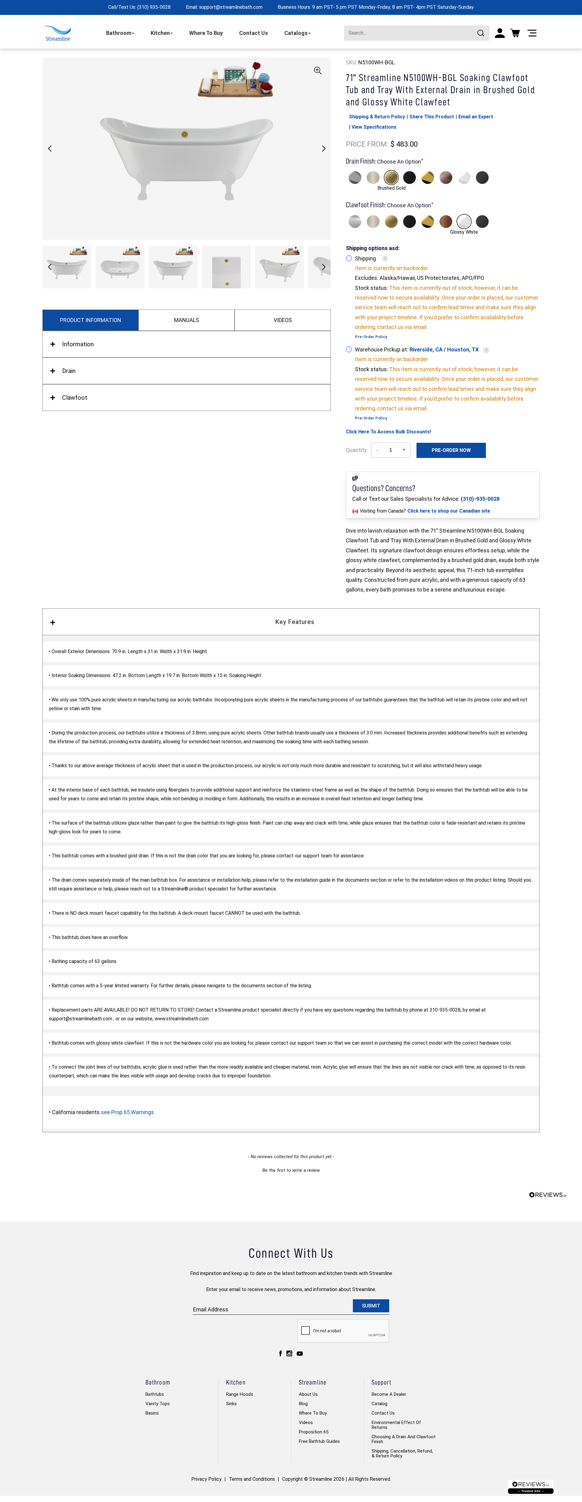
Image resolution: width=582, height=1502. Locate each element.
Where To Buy (206, 33)
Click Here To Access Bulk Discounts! (388, 432)
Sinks (231, 1403)
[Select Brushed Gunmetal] (482, 177)
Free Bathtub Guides (319, 1441)
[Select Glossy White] (464, 177)
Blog (303, 1403)
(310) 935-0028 (154, 7)
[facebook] (280, 1353)
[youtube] (300, 1353)
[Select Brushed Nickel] (373, 177)
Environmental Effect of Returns (396, 1425)
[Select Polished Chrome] (355, 177)
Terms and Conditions (252, 1479)
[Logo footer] (531, 1486)
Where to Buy (313, 1413)
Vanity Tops (158, 1403)
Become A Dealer (389, 1394)
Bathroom (118, 33)
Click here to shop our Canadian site (448, 511)
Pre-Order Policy (371, 336)
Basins (152, 1413)
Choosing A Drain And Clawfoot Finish (404, 1439)
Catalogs (296, 33)
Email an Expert (475, 117)
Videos (306, 1422)
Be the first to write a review (291, 1170)
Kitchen (160, 33)
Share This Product (431, 117)
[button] (323, 148)
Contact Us (253, 33)
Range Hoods (239, 1394)
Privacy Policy (206, 1479)
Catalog (379, 1403)
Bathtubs (155, 1394)
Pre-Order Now (451, 450)
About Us (308, 1394)
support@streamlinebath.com (231, 7)
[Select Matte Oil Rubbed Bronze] (446, 177)
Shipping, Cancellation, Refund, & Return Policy (402, 1453)
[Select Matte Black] (409, 177)
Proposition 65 (313, 1432)
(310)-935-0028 (480, 499)
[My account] (500, 33)
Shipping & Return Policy (377, 117)
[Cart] (515, 33)
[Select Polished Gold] (427, 177)
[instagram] (289, 1353)
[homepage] (57, 33)
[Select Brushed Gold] (391, 177)
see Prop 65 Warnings (127, 1112)
